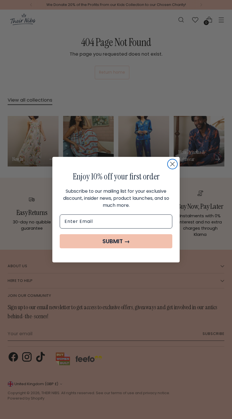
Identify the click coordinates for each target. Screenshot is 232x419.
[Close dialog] (172, 164)
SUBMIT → (116, 241)
